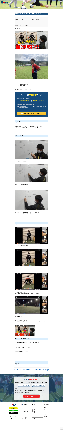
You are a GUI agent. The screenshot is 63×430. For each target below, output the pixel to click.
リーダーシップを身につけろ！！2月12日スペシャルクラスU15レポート (22, 369)
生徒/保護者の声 (46, 404)
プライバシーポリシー (11, 424)
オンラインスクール (23, 418)
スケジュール (34, 418)
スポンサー (45, 414)
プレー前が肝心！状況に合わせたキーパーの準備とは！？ (21, 21)
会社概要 (45, 416)
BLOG (45, 407)
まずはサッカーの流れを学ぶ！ (35, 19)
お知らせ (45, 409)
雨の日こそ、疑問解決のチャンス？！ (19, 19)
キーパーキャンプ (23, 419)
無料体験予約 (13, 408)
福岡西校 (33, 409)
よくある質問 (46, 405)
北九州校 (33, 412)
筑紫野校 (33, 411)
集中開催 (33, 413)
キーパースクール (23, 412)
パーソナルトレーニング (24, 417)
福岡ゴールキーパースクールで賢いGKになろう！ (37, 21)
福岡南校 (33, 410)
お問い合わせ (13, 412)
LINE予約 (13, 410)
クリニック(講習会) (23, 416)
